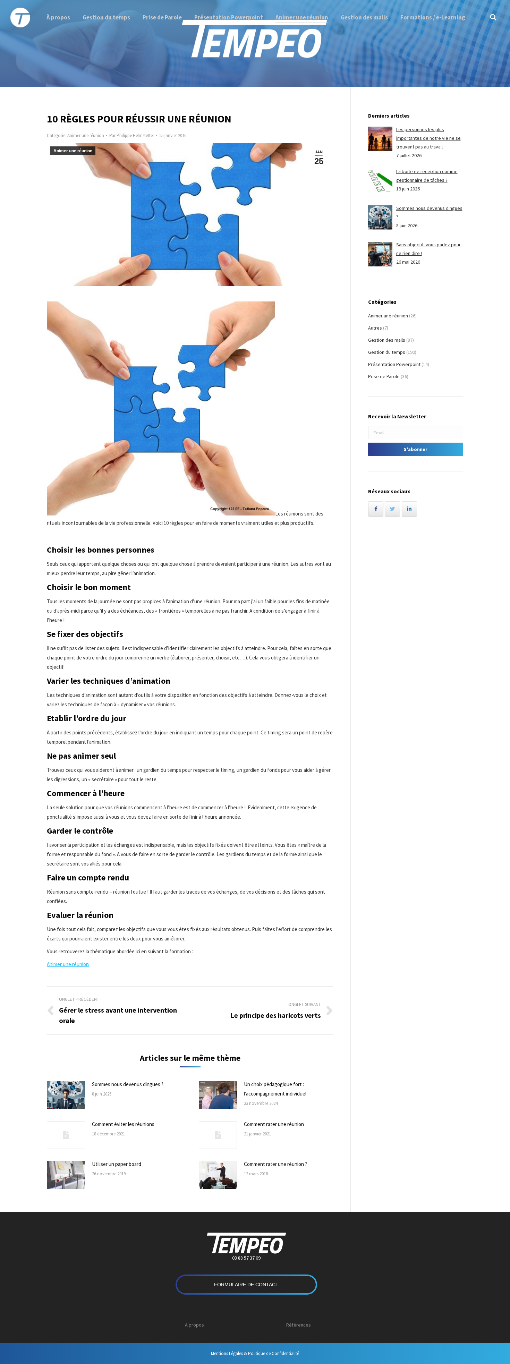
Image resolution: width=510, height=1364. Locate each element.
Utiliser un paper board (116, 1164)
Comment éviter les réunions (123, 1124)
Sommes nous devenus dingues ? (127, 1084)
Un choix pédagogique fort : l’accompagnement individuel (275, 1089)
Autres (375, 328)
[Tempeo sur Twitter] (392, 509)
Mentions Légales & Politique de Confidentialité (255, 1353)
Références (298, 1325)
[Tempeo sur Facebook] (375, 509)
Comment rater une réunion (274, 1124)
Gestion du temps (386, 352)
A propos (194, 1325)
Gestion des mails (386, 340)
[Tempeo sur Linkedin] (409, 509)
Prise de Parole (384, 376)
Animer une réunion (85, 135)
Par (131, 135)
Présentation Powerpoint (394, 364)
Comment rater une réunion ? (275, 1164)
